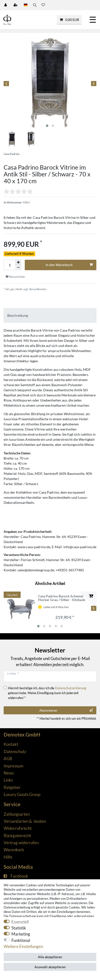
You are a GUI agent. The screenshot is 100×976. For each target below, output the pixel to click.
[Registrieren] (16, 5)
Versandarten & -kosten (25, 821)
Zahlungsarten (17, 814)
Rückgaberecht (17, 835)
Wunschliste (16, 276)
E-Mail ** (13, 673)
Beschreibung (17, 315)
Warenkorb (14, 849)
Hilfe (8, 857)
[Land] (25, 5)
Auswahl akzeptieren (50, 967)
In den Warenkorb (59, 265)
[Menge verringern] (18, 267)
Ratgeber (12, 787)
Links (8, 780)
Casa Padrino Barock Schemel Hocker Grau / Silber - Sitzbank (61, 598)
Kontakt (11, 744)
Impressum (13, 765)
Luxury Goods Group (22, 794)
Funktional (20, 940)
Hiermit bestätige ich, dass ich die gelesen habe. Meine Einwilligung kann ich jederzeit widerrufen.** (47, 693)
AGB (8, 758)
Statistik (18, 927)
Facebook (19, 876)
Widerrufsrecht (18, 828)
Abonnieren (48, 710)
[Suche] (34, 5)
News (9, 772)
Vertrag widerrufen (21, 842)
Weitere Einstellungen (23, 946)
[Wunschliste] (43, 5)
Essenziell (20, 921)
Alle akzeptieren (50, 957)
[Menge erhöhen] (18, 262)
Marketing (20, 934)
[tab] (50, 315)
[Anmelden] (6, 5)
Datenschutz (15, 751)
